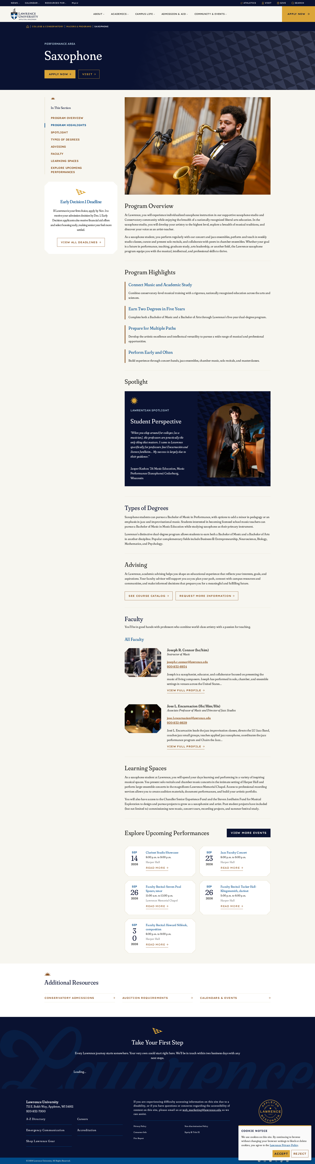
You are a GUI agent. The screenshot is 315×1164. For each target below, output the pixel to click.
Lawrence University (42, 1101)
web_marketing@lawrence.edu (201, 1110)
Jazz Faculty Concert (234, 852)
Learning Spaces (64, 160)
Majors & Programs (78, 26)
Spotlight (59, 132)
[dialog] (274, 1143)
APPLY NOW (296, 13)
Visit (87, 74)
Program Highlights (68, 125)
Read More (155, 869)
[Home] (27, 26)
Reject (300, 1153)
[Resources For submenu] (65, 3)
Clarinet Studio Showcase (162, 852)
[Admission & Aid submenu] (187, 14)
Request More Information (205, 596)
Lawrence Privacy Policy (284, 1145)
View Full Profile (184, 690)
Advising (58, 146)
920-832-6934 (177, 666)
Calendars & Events (218, 998)
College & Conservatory (47, 26)
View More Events (249, 833)
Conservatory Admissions (69, 998)
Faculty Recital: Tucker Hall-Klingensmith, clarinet (238, 889)
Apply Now (58, 74)
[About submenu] (103, 14)
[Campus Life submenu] (154, 14)
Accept (281, 1153)
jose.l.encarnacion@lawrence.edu (189, 718)
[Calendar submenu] (39, 3)
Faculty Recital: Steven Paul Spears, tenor (163, 889)
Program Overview (67, 118)
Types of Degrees (65, 139)
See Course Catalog (147, 596)
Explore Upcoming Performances (66, 170)
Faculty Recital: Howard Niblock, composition (166, 927)
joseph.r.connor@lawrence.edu (187, 662)
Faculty (57, 153)
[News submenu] (19, 3)
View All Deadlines (79, 242)
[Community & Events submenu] (226, 14)
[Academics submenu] (128, 14)
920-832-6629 (177, 723)
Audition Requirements (145, 998)
